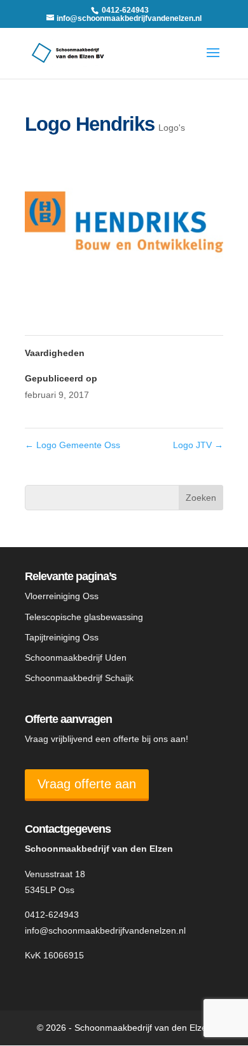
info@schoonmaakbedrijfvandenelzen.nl (105, 930)
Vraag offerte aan (87, 784)
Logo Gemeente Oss (72, 445)
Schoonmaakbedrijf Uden (76, 657)
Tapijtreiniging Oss (62, 637)
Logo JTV (198, 445)
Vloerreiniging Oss (62, 596)
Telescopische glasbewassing (84, 617)
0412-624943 (52, 915)
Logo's (171, 127)
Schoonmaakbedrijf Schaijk (79, 678)
